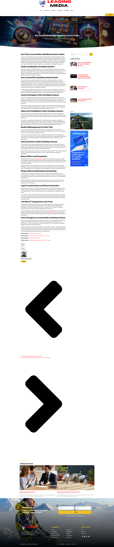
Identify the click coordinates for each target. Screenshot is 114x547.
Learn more (76, 126)
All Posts (23, 261)
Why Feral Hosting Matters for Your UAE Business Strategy (85, 64)
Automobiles (46, 10)
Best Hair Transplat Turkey (34, 238)
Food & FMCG (66, 10)
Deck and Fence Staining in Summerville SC (68, 492)
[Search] (91, 54)
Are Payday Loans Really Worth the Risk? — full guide (39, 240)
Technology (59, 10)
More (72, 10)
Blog (57, 32)
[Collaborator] (79, 166)
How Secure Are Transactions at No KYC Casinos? (39, 235)
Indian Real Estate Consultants (34, 233)
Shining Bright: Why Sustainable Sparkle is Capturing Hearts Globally (84, 76)
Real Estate (53, 10)
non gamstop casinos (49, 211)
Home (41, 10)
